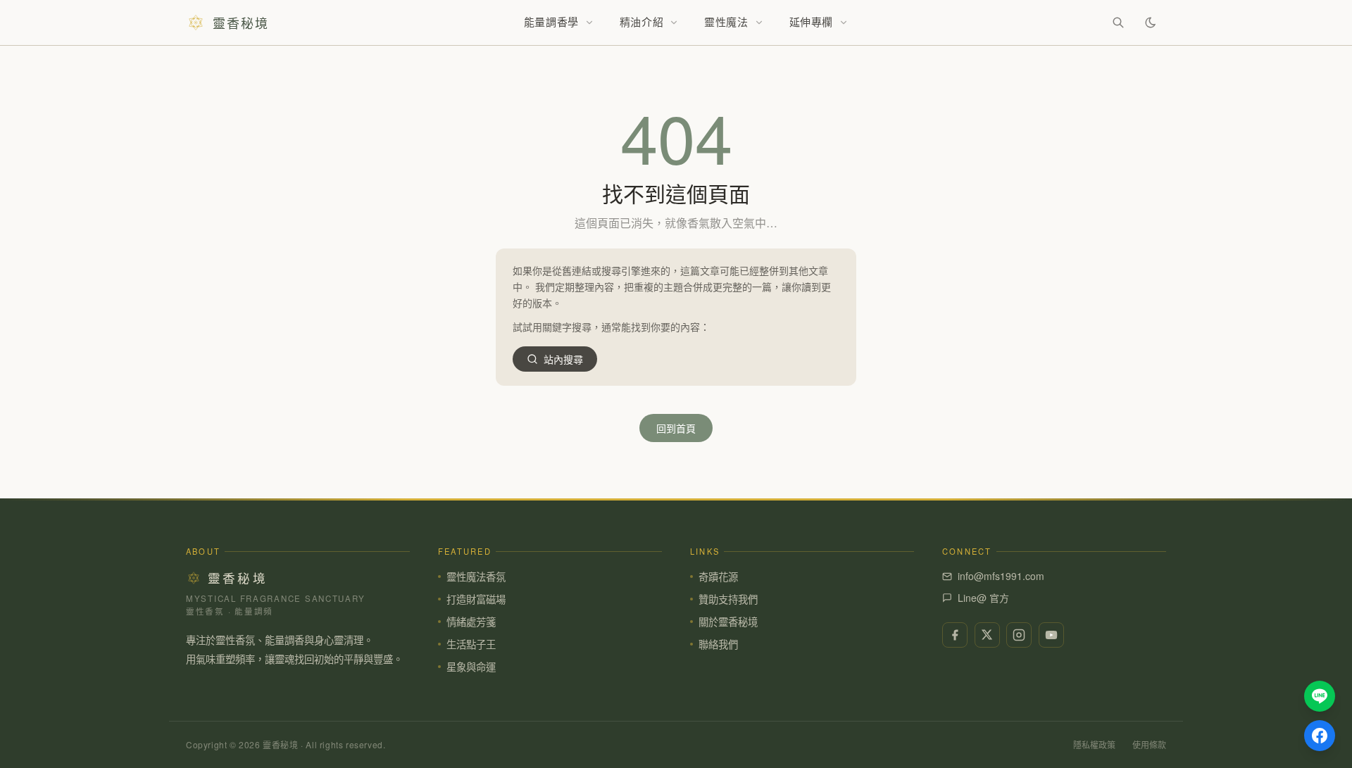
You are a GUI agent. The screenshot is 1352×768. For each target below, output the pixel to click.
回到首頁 (676, 428)
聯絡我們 (718, 643)
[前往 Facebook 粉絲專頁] (1319, 735)
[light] (1150, 22)
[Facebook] (955, 635)
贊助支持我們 (728, 598)
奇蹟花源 (718, 576)
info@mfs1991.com (1001, 576)
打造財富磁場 (476, 598)
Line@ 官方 (983, 598)
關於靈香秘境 (728, 621)
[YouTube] (1051, 635)
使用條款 (1149, 744)
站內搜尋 (563, 359)
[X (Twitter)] (987, 635)
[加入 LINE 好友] (1319, 696)
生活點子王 (471, 643)
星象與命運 (471, 666)
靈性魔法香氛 (476, 576)
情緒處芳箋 (471, 621)
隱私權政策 (1094, 744)
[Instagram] (1019, 635)
